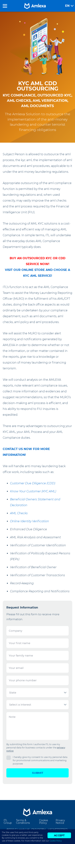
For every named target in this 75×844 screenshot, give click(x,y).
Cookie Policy (43, 821)
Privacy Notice (60, 821)
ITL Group (8, 821)
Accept (59, 835)
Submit (37, 773)
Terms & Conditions (23, 821)
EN (67, 5)
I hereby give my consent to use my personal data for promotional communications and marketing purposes (40, 760)
